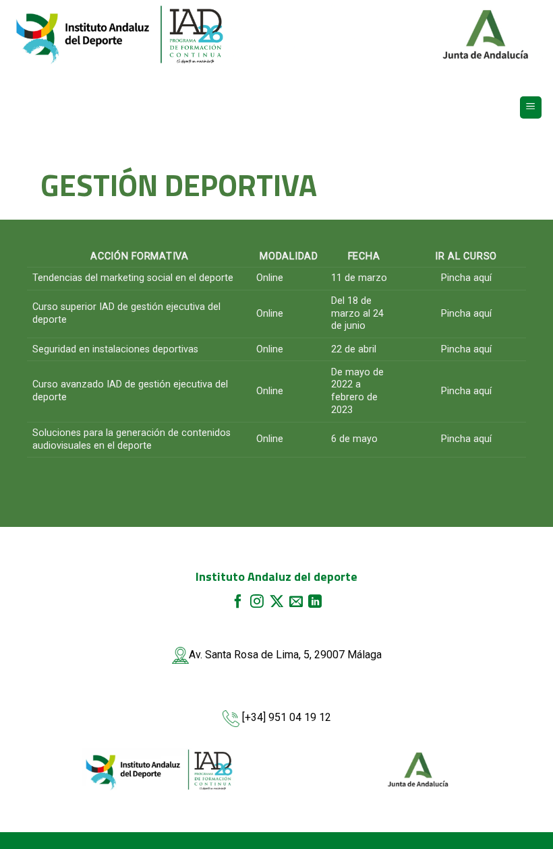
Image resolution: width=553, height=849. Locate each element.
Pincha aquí (466, 278)
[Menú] (531, 107)
